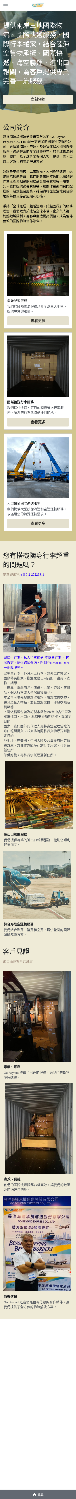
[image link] (38, 5)
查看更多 (38, 320)
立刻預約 (38, 99)
